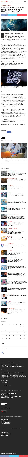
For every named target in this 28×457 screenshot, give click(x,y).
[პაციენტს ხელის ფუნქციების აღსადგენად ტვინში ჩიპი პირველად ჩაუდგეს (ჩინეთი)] (4, 194)
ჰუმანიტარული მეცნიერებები (13, 214)
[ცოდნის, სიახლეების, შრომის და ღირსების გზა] (4, 296)
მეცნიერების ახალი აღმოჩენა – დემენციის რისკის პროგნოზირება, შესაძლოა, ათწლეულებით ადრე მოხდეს (16, 260)
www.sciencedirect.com (6, 433)
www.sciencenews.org (5, 420)
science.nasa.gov (5, 431)
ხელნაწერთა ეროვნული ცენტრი (9, 393)
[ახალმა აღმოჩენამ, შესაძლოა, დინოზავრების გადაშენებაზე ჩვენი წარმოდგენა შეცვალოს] (4, 180)
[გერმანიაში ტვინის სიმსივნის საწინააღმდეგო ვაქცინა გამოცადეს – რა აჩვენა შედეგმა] (4, 289)
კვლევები (9, 5)
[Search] (21, 1)
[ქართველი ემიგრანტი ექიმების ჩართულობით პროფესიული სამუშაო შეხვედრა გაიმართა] (4, 303)
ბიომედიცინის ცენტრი (6, 394)
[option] (14, 152)
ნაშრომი (6, 119)
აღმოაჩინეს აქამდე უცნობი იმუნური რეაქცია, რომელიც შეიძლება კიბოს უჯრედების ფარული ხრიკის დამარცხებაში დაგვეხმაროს (17, 282)
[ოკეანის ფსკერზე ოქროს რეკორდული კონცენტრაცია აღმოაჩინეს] (4, 187)
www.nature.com (4, 435)
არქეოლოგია (11, 178)
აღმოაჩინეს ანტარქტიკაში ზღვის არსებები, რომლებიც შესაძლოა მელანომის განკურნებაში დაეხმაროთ (16, 253)
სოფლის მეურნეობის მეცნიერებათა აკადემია (12, 366)
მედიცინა (10, 192)
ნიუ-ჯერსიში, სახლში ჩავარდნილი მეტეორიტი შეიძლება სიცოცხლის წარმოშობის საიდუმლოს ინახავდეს (16, 174)
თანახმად (11, 37)
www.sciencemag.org (5, 419)
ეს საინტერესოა (11, 294)
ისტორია (16, 178)
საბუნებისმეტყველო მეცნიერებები (14, 171)
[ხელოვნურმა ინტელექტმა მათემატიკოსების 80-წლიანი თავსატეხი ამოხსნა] (4, 209)
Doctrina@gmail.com (7, 384)
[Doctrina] (7, 1)
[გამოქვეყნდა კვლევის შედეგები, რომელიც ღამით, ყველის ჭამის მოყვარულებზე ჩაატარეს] (4, 238)
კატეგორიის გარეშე (12, 308)
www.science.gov (4, 432)
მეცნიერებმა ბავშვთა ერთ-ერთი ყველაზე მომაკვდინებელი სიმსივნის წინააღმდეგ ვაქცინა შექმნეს (15, 224)
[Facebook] (2, 352)
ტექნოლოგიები (11, 243)
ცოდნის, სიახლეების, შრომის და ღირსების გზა (17, 295)
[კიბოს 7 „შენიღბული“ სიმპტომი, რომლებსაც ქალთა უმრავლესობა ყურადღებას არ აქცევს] (4, 201)
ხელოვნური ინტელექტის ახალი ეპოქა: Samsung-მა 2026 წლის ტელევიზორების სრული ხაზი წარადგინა (16, 246)
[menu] (25, 1)
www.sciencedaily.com (5, 423)
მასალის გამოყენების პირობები (9, 453)
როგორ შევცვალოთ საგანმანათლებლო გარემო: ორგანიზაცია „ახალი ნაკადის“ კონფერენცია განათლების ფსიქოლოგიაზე (16, 217)
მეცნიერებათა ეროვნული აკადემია (10, 365)
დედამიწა (4, 5)
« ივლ (2, 343)
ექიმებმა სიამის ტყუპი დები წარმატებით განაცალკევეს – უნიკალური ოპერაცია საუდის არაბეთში (16, 267)
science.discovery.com (6, 422)
